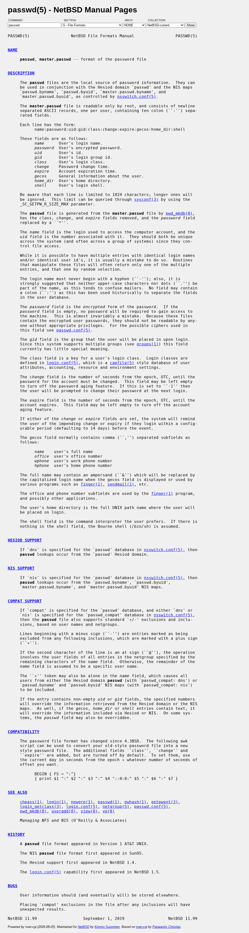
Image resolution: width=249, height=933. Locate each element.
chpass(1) (31, 802)
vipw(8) (89, 811)
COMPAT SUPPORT (25, 601)
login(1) (56, 802)
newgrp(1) (82, 802)
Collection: (157, 20)
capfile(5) (122, 362)
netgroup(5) (116, 806)
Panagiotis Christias (166, 927)
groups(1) (148, 344)
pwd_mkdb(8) (179, 213)
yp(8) (109, 811)
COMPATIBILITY (23, 732)
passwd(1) (109, 802)
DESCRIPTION (21, 73)
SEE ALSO (17, 792)
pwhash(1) (135, 802)
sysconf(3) (146, 199)
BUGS (13, 886)
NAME (13, 50)
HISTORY (16, 834)
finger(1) (92, 484)
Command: (17, 20)
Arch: (131, 20)
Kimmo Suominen (107, 927)
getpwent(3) (164, 802)
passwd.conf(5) (73, 330)
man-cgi (141, 927)
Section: (71, 20)
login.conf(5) (62, 362)
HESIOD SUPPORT (25, 540)
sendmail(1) (120, 484)
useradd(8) (64, 811)
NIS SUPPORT (21, 568)
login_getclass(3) (40, 806)
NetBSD (83, 927)
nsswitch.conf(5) (136, 96)
